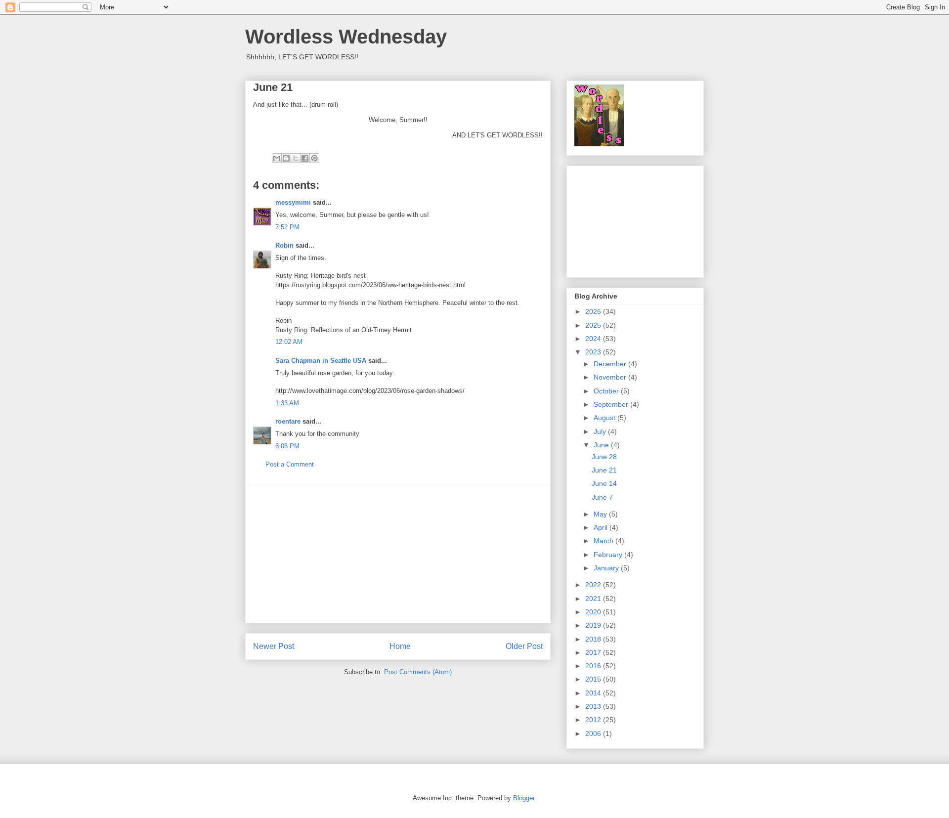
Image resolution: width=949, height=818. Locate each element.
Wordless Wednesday (346, 36)
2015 (594, 679)
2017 (594, 652)
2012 (594, 720)
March (604, 541)
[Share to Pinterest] (314, 158)
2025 (594, 325)
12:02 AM (288, 341)
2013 (594, 706)
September (612, 404)
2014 (594, 693)
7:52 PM (287, 227)
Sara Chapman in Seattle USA (320, 360)
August (605, 418)
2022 (594, 585)
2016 (594, 666)
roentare (288, 421)
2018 (594, 639)
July (601, 431)
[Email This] (277, 158)
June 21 (604, 470)
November (611, 377)
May (601, 514)
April (601, 527)
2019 (594, 625)
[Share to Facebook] (305, 158)
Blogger (523, 798)
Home (400, 646)
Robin (284, 245)
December (611, 364)
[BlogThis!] (286, 158)
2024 (594, 339)
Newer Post (273, 646)
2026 (594, 311)
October (607, 391)
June (602, 445)
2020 (594, 612)
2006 (594, 733)
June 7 (602, 497)
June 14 (604, 483)
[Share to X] (296, 158)
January (607, 568)
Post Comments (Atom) (418, 672)
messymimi (293, 202)
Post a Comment (289, 464)
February (609, 555)
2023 (594, 352)
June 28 (604, 457)
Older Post (524, 646)
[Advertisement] (398, 553)
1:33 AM (287, 403)
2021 (594, 599)
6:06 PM (287, 446)
